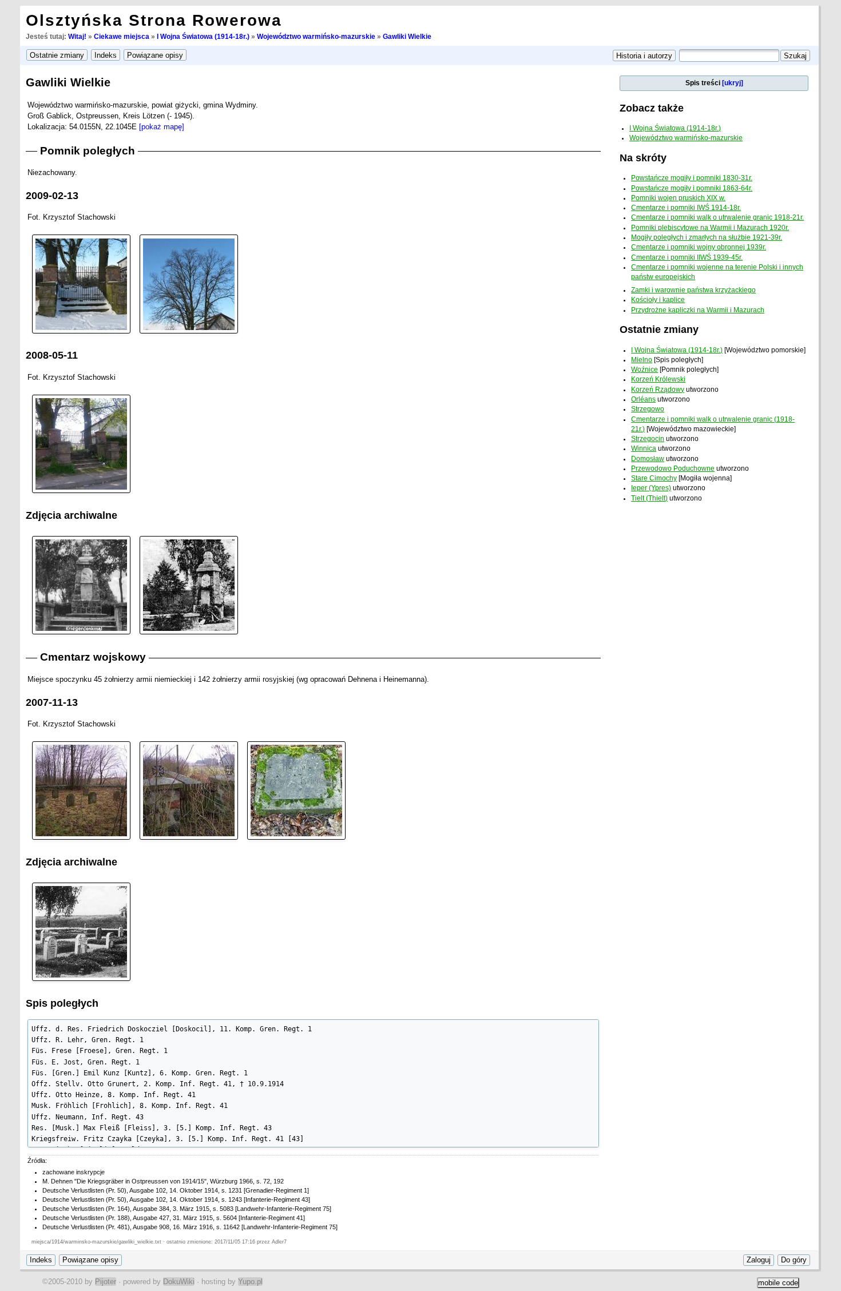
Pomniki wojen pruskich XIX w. (678, 197)
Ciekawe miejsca (121, 36)
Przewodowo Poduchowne (673, 468)
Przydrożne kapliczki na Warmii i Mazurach (697, 310)
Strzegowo (647, 409)
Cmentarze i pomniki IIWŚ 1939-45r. (687, 257)
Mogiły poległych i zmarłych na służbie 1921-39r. (706, 237)
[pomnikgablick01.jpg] (189, 584)
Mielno (641, 359)
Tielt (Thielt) (649, 498)
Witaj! (77, 36)
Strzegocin (647, 438)
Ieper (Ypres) (651, 487)
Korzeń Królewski (658, 379)
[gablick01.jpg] (81, 931)
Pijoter (105, 1281)
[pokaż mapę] (161, 126)
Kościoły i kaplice (658, 299)
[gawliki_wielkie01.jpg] (81, 443)
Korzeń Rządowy (657, 389)
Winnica (643, 448)
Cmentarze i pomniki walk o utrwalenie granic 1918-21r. (717, 217)
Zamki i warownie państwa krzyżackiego (693, 290)
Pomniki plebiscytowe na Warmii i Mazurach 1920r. (710, 227)
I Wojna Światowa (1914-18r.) (203, 36)
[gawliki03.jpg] (296, 789)
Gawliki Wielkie (407, 36)
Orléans (643, 399)
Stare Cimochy (654, 478)
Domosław (647, 458)
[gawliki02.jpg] (189, 283)
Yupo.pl (250, 1281)
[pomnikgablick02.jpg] (81, 584)
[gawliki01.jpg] (81, 283)
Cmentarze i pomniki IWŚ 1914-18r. (686, 207)
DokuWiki (179, 1281)
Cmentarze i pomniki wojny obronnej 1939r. (698, 247)
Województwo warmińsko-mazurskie (316, 36)
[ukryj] (732, 83)
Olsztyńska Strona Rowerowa (154, 20)
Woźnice (644, 369)
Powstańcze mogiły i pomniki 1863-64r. (691, 188)
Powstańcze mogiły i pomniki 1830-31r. (691, 177)
